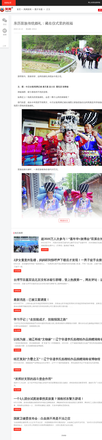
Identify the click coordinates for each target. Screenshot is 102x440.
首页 (19, 9)
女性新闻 (17, 271)
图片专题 (39, 9)
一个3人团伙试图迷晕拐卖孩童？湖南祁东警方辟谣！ (49, 398)
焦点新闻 (17, 330)
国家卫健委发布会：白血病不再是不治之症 (42, 418)
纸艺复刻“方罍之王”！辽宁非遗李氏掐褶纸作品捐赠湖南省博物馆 (57, 359)
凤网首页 (8, 3)
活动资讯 (45, 250)
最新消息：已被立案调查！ (32, 299)
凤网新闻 (27, 9)
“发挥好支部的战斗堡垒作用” (33, 378)
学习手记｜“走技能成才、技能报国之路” (40, 319)
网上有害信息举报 (94, 2)
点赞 (4, 42)
